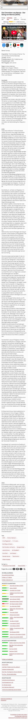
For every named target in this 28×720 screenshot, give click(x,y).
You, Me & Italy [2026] (15, 606)
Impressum (3, 700)
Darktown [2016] (13, 651)
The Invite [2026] (14, 612)
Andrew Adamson (11, 538)
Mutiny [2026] (13, 588)
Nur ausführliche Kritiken (8, 575)
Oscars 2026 (5, 664)
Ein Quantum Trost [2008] (9, 565)
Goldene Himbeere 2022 (8, 669)
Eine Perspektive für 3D (7, 682)
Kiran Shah (5, 553)
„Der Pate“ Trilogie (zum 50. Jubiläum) (11, 667)
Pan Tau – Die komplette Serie (9, 674)
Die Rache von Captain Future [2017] (16, 654)
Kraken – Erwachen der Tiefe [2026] (17, 628)
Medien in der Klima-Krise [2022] (17, 642)
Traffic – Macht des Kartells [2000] (16, 617)
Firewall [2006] (21, 565)
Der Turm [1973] (13, 649)
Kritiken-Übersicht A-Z (7, 580)
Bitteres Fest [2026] (15, 615)
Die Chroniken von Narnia (8, 547)
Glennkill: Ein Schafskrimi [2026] (17, 634)
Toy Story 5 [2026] (14, 621)
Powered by (4, 42)
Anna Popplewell (6, 541)
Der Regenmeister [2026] (16, 604)
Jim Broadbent (15, 550)
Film (8, 19)
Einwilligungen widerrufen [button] (21, 716)
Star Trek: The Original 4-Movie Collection (12, 672)
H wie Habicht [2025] (15, 623)
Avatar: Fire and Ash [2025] (16, 637)
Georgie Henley (20, 547)
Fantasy (10, 18)
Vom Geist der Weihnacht (8, 687)
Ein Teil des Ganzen (6, 685)
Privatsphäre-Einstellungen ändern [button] (18, 714)
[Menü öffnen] (2, 8)
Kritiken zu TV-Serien (7, 577)
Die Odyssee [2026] (14, 632)
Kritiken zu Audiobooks (7, 659)
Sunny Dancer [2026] (15, 599)
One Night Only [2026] (15, 590)
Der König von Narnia (7, 544)
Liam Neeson (13, 553)
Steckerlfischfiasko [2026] (16, 601)
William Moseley (6, 559)
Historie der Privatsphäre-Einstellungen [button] (17, 717)
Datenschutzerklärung (6, 698)
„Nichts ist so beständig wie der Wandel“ (11, 689)
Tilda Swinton (15, 556)
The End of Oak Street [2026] (17, 596)
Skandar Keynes (6, 556)
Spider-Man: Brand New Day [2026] (16, 609)
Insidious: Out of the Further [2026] (16, 593)
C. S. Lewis (15, 541)
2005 (3, 538)
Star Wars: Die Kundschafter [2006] (16, 645)
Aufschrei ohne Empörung (8, 680)
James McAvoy (6, 550)
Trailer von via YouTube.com (13, 40)
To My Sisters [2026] (15, 626)
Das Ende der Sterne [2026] (16, 585)
